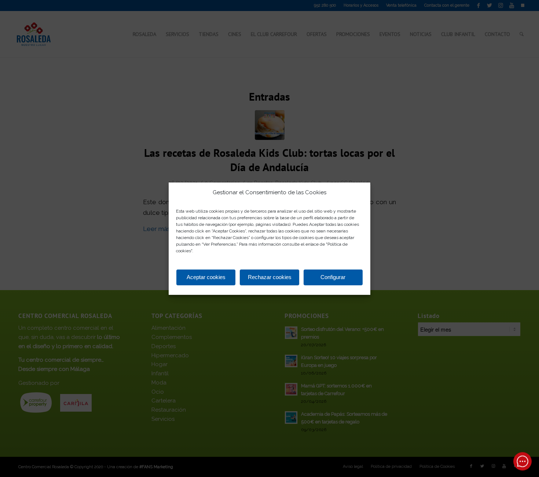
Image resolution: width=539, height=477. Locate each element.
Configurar (332, 277)
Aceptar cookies (206, 277)
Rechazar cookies (270, 277)
